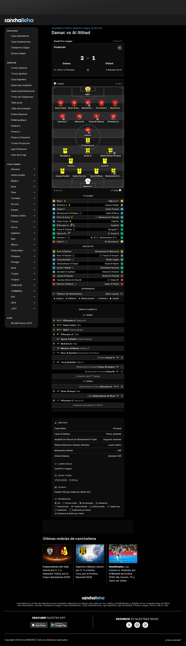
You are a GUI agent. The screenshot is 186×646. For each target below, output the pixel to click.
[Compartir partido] (119, 47)
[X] (129, 625)
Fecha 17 (118, 41)
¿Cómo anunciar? (173, 640)
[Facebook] (145, 625)
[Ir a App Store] (39, 625)
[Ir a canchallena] (19, 20)
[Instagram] (137, 625)
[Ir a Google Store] (59, 625)
